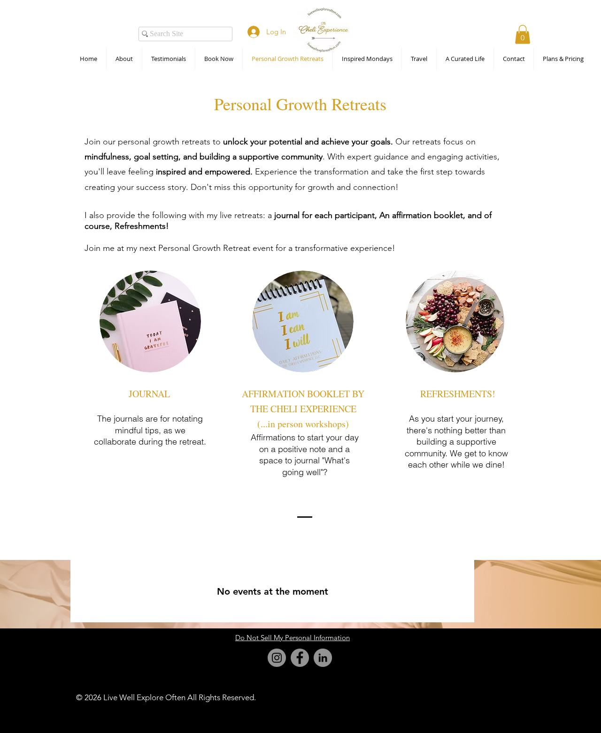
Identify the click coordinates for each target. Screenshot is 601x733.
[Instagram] (277, 658)
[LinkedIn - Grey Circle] (323, 658)
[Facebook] (300, 658)
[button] (523, 34)
